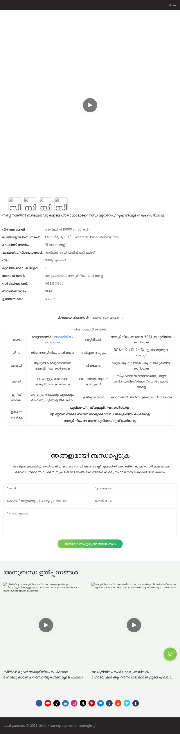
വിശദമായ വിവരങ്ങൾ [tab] (72, 317)
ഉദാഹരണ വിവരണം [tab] (108, 317)
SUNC (43, 725)
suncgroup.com (63, 725)
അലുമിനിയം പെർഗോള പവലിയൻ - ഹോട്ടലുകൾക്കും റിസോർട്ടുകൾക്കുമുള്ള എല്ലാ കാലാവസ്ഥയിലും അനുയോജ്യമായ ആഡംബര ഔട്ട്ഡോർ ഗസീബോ (132, 674)
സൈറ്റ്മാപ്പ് (87, 725)
